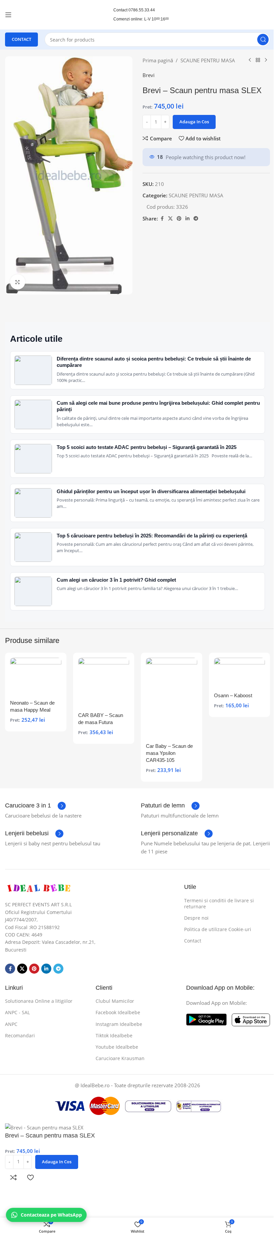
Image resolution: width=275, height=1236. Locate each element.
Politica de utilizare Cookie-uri (217, 929)
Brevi (149, 75)
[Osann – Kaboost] (239, 673)
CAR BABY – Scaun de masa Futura (100, 718)
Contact (192, 940)
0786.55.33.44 (141, 10)
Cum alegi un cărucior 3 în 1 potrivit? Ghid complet (116, 580)
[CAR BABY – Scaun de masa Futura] (103, 683)
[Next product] (266, 60)
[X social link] (170, 218)
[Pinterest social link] (179, 218)
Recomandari (20, 1035)
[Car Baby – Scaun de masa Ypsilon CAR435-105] (171, 699)
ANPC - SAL (17, 1012)
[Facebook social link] (162, 218)
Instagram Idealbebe (119, 1024)
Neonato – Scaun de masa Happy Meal (32, 706)
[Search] (263, 39)
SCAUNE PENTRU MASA (207, 60)
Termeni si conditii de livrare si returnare (219, 903)
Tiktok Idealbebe (114, 1035)
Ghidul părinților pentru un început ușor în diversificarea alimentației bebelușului (151, 491)
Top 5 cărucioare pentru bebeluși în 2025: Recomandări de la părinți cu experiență (152, 535)
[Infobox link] (35, 806)
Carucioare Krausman (120, 1058)
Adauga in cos (194, 122)
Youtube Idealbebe (117, 1047)
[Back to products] (258, 60)
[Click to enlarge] (17, 281)
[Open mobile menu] (8, 14)
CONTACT (21, 39)
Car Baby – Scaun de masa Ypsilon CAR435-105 (169, 753)
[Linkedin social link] (187, 218)
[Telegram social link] (195, 218)
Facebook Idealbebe (118, 1012)
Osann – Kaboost (233, 695)
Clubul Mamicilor (115, 1001)
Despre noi (196, 918)
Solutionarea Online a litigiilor (38, 1001)
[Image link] (38, 888)
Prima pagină (158, 60)
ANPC (11, 1024)
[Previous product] (250, 60)
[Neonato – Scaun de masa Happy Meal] (35, 677)
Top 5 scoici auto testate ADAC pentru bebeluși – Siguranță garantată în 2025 (146, 447)
